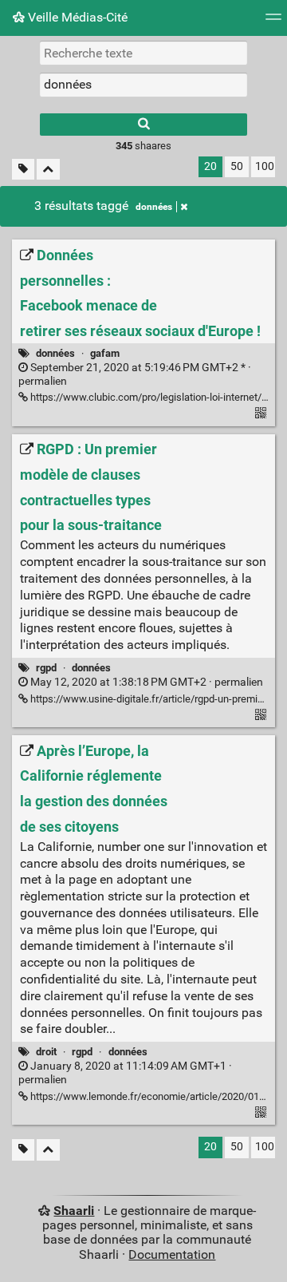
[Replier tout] (48, 169)
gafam (105, 353)
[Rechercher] (143, 124)
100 (264, 166)
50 (236, 166)
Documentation (171, 1254)
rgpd (46, 668)
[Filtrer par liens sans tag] (23, 169)
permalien (134, 374)
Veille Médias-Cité (76, 17)
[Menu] (273, 22)
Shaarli (73, 1210)
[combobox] (143, 85)
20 (210, 166)
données (154, 206)
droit (46, 1052)
